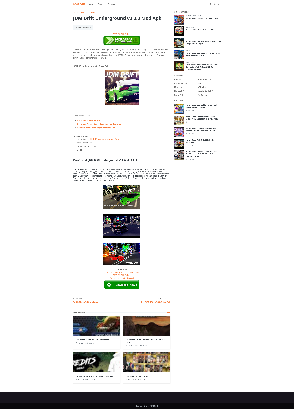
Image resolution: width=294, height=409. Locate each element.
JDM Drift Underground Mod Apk (104, 139)
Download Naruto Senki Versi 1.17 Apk (201, 30)
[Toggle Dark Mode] (215, 4)
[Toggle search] (219, 4)
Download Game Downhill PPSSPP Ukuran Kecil (145, 340)
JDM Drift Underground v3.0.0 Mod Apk (122, 272)
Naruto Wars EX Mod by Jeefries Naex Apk (96, 127)
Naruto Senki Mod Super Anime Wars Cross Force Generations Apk (203, 54)
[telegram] (210, 4)
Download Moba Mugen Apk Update (92, 339)
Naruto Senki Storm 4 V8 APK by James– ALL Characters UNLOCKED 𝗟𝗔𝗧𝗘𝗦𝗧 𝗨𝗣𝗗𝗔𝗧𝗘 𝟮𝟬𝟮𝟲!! (202, 153)
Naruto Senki (190, 27)
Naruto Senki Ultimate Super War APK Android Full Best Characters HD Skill (201, 129)
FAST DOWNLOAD (121, 34)
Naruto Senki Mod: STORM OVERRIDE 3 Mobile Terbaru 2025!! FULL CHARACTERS (202, 118)
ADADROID (79, 4)
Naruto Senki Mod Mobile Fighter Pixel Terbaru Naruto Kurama (201, 106)
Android (188, 16)
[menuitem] (90, 4)
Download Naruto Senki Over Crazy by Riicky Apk (99, 124)
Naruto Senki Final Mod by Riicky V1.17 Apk (203, 18)
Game (194, 16)
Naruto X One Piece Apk (137, 376)
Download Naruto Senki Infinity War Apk (94, 376)
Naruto (199, 16)
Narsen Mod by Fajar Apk (88, 120)
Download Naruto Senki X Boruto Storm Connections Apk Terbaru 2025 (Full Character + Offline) (202, 67)
